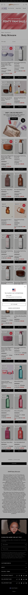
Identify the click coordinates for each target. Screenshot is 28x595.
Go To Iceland (14, 304)
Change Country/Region (14, 308)
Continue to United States (14, 300)
